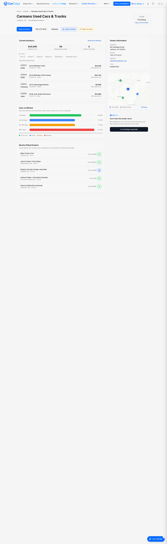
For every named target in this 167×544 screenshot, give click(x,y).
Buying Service (43, 4)
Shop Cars (27, 4)
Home (19, 11)
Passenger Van (71, 57)
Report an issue (87, 29)
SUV (22, 57)
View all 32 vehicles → (95, 41)
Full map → (144, 107)
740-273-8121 (40, 29)
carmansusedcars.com (118, 61)
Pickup (31, 57)
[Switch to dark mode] (148, 4)
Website (54, 29)
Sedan (40, 57)
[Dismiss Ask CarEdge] (164, 537)
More (106, 4)
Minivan (49, 57)
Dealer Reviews (89, 4)
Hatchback (59, 57)
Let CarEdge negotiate (129, 129)
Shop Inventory (24, 29)
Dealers (26, 11)
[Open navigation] (160, 3)
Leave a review (70, 29)
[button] (128, 89)
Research (73, 4)
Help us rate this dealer (141, 22)
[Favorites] (153, 4)
